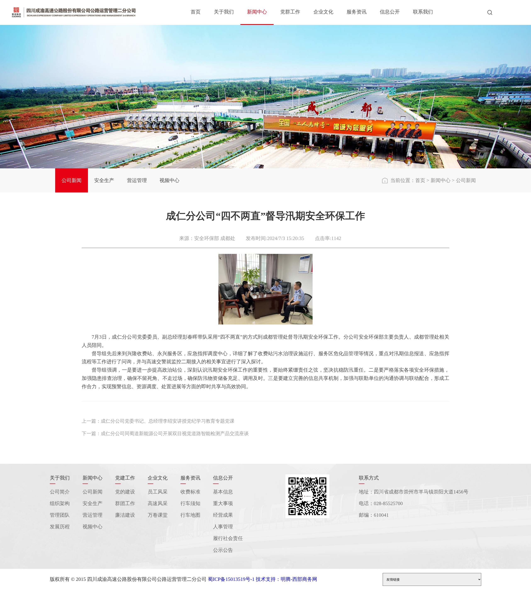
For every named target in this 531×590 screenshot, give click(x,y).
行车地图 (190, 515)
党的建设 (125, 492)
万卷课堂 (158, 515)
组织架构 (60, 503)
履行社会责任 (228, 538)
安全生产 (104, 180)
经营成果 (223, 515)
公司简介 (60, 492)
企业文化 (323, 12)
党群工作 (290, 12)
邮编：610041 (374, 515)
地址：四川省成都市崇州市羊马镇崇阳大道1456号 (413, 492)
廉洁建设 (125, 515)
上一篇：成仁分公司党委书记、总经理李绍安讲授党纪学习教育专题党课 (158, 421)
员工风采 (158, 492)
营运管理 (137, 180)
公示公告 (223, 550)
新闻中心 (257, 12)
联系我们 (423, 12)
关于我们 (224, 12)
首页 (196, 12)
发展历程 (60, 526)
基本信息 (223, 492)
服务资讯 (357, 12)
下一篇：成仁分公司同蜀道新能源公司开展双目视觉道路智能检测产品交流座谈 (165, 433)
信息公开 (390, 12)
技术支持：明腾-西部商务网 (286, 579)
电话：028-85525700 (381, 503)
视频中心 (169, 180)
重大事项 (223, 503)
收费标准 (190, 492)
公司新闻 (72, 180)
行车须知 (190, 503)
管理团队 (60, 515)
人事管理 (223, 526)
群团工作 (125, 503)
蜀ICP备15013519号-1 (231, 579)
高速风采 (158, 503)
